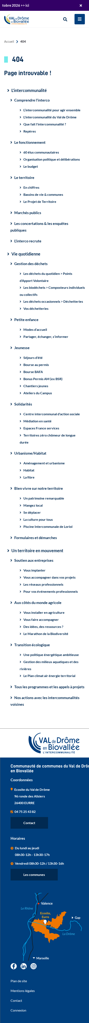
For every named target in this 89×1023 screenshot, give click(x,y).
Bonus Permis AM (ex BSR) (43, 379)
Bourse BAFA (33, 372)
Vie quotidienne (25, 254)
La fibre (29, 477)
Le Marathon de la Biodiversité (45, 634)
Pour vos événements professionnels (50, 591)
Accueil (9, 41)
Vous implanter (34, 570)
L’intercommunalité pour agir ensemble (52, 110)
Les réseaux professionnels (43, 584)
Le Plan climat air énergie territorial (49, 676)
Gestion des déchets (31, 263)
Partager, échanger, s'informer (45, 337)
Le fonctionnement (30, 142)
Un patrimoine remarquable (43, 498)
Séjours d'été (33, 358)
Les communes (34, 875)
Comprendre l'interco (32, 100)
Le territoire (24, 177)
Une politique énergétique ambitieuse (51, 655)
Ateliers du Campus (37, 393)
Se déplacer (32, 512)
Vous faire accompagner (41, 619)
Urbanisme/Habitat (30, 453)
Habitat (28, 470)
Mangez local (33, 505)
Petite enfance (26, 319)
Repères (29, 131)
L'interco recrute (27, 241)
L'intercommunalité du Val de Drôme (50, 117)
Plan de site (19, 981)
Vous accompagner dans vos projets (49, 577)
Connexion (18, 1010)
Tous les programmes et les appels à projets (49, 686)
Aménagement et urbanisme (44, 463)
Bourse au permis (36, 365)
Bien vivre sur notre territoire (38, 488)
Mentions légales (23, 991)
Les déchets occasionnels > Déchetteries (53, 301)
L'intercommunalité (29, 90)
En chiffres (31, 187)
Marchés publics (27, 212)
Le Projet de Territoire (39, 201)
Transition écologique (32, 644)
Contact (29, 823)
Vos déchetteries (35, 308)
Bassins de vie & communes (43, 194)
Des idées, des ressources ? (43, 627)
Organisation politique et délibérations (51, 159)
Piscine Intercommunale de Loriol (47, 526)
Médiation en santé (37, 421)
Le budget (30, 166)
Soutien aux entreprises (33, 560)
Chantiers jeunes (35, 386)
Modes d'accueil (35, 329)
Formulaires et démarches (35, 537)
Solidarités (23, 404)
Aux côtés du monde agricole (37, 602)
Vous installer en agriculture (44, 612)
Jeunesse (22, 347)
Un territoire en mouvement (37, 550)
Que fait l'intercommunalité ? (44, 124)
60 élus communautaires (41, 152)
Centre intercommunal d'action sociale (51, 414)
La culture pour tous (38, 519)
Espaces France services (41, 428)
